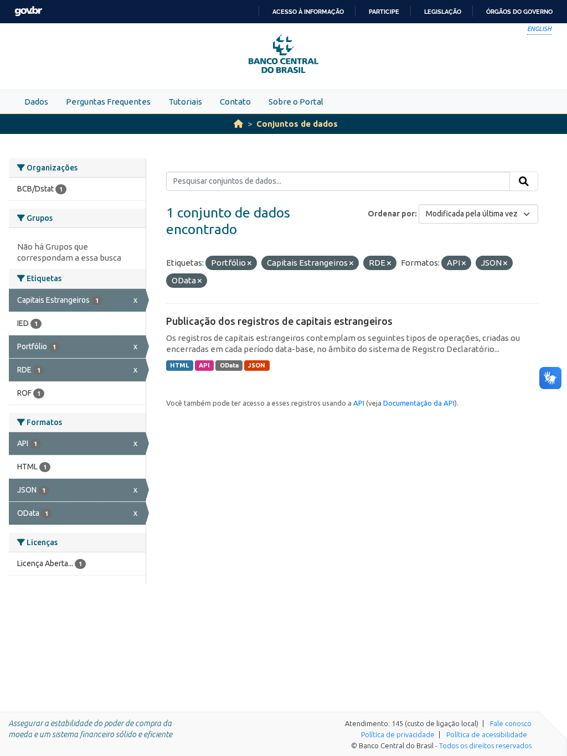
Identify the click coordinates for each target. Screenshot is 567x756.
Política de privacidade (398, 734)
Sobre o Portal (296, 101)
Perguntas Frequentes (108, 101)
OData (229, 365)
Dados (36, 101)
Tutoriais (185, 101)
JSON (256, 365)
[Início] (238, 123)
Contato (235, 101)
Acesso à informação (308, 11)
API (204, 365)
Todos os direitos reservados (485, 745)
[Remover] (249, 263)
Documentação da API (419, 403)
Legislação (442, 11)
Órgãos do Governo (519, 11)
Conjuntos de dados (297, 123)
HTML (179, 365)
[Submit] (523, 181)
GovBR (28, 11)
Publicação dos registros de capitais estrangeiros (279, 321)
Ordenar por (391, 213)
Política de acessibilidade (486, 734)
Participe (384, 11)
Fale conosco (511, 723)
